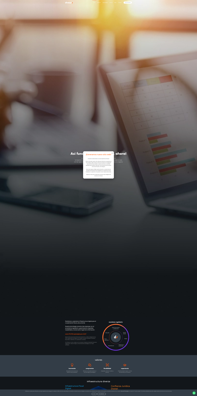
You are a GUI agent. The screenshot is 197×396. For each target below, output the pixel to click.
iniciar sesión (128, 2)
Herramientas (105, 2)
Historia (111, 2)
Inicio (94, 2)
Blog (115, 2)
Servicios (99, 2)
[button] (194, 393)
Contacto (120, 2)
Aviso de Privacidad (124, 391)
